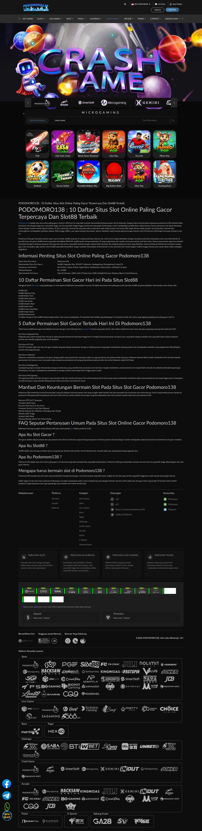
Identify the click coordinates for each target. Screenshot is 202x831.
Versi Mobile (177, 4)
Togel (81, 19)
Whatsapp (173, 499)
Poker (141, 19)
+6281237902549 (123, 515)
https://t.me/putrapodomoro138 (130, 510)
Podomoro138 (24, 223)
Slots (40, 19)
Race (69, 19)
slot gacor (86, 329)
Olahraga (95, 19)
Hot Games (28, 19)
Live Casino (54, 19)
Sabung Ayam (171, 19)
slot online (35, 285)
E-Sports (154, 19)
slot (72, 428)
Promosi (55, 499)
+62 (117, 499)
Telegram (172, 510)
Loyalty (55, 503)
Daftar (172, 10)
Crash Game (112, 19)
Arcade (128, 19)
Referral (55, 508)
